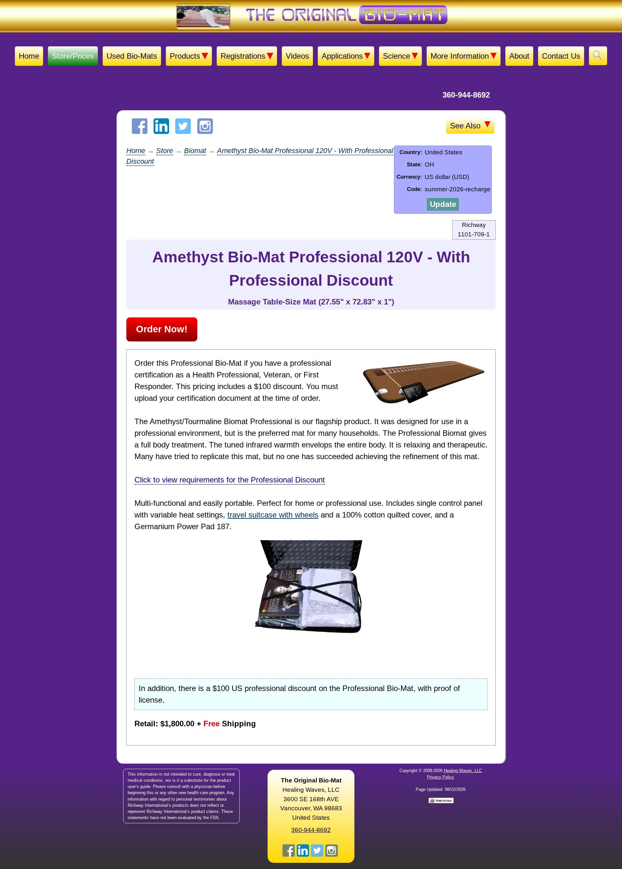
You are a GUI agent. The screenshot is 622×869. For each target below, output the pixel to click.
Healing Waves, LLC (463, 770)
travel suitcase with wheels (272, 514)
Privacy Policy (440, 777)
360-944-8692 (466, 94)
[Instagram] (205, 126)
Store (164, 151)
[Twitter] (183, 126)
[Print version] (441, 800)
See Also (466, 125)
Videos (297, 56)
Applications (342, 56)
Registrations (243, 56)
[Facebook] (139, 126)
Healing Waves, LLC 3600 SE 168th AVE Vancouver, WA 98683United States (311, 799)
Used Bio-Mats (132, 56)
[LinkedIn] (161, 126)
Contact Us (561, 56)
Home (29, 56)
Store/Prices (73, 56)
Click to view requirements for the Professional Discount (229, 479)
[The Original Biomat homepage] (311, 16)
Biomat (195, 151)
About (519, 56)
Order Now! (162, 329)
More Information (460, 56)
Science (396, 56)
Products (185, 56)
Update (443, 204)
